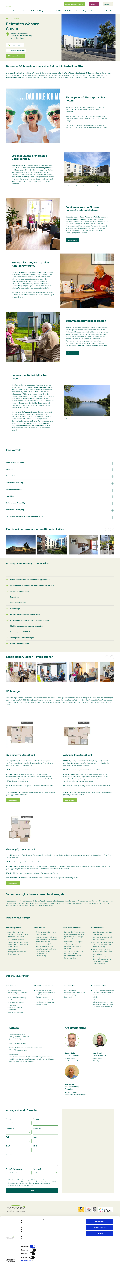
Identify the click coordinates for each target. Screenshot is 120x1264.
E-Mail (35, 1146)
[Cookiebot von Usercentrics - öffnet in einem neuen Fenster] (10, 1260)
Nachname (10, 1128)
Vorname (36, 1119)
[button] (107, 529)
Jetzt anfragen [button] (72, 240)
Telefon (9, 1146)
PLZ (7, 1137)
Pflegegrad (37, 1169)
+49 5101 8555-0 (17, 45)
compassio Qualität (54, 11)
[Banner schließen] (80, 1219)
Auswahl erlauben (99, 1227)
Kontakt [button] (106, 4)
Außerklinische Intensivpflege (76, 11)
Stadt (34, 1137)
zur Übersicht (14, 18)
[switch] (33, 1250)
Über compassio (96, 11)
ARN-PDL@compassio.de (100, 1061)
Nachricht (9, 1155)
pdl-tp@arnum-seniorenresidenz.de (75, 1094)
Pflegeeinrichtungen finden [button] (73, 4)
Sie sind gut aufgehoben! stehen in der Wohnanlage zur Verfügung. (58, 511)
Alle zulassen (99, 1221)
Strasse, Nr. (37, 1128)
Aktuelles (109, 11)
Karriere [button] (92, 4)
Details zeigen (26, 1260)
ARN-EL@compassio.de (71, 1061)
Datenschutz (29, 1185)
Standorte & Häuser (20, 11)
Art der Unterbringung (14, 1169)
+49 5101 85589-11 (70, 1092)
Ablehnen (99, 1233)
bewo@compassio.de (17, 50)
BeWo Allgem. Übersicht (15, 56)
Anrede (8, 1119)
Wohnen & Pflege (37, 11)
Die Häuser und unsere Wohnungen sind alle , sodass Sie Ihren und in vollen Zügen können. (56, 491)
